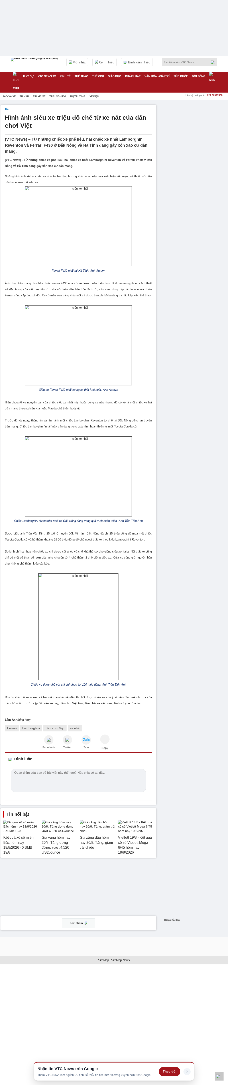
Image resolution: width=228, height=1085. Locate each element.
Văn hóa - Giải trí (157, 76)
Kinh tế (65, 76)
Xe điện (94, 96)
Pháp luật (132, 76)
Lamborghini (31, 728)
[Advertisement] (194, 132)
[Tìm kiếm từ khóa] (214, 62)
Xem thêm (76, 923)
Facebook (49, 747)
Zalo (86, 747)
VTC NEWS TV (47, 76)
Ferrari (12, 728)
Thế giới (98, 76)
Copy (105, 748)
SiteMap (103, 960)
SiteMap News (120, 960)
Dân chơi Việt (54, 728)
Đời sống (198, 76)
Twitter (67, 747)
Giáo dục (114, 76)
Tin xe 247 (39, 96)
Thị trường (78, 96)
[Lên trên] (219, 1076)
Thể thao (81, 76)
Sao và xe (9, 96)
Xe (7, 109)
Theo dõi (169, 1071)
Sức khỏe (180, 76)
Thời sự (28, 76)
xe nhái (75, 728)
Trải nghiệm (57, 96)
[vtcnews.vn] (48, 740)
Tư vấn (24, 96)
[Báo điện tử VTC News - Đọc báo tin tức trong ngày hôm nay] (35, 64)
